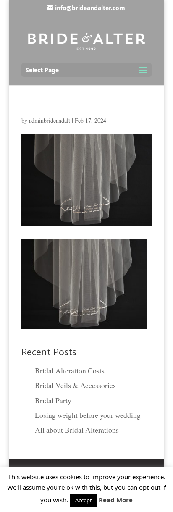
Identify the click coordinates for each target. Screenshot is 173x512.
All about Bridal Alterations (77, 430)
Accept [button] (83, 500)
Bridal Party (53, 400)
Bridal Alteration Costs (70, 370)
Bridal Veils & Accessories (75, 385)
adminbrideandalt (49, 120)
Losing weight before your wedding (88, 415)
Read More (116, 500)
